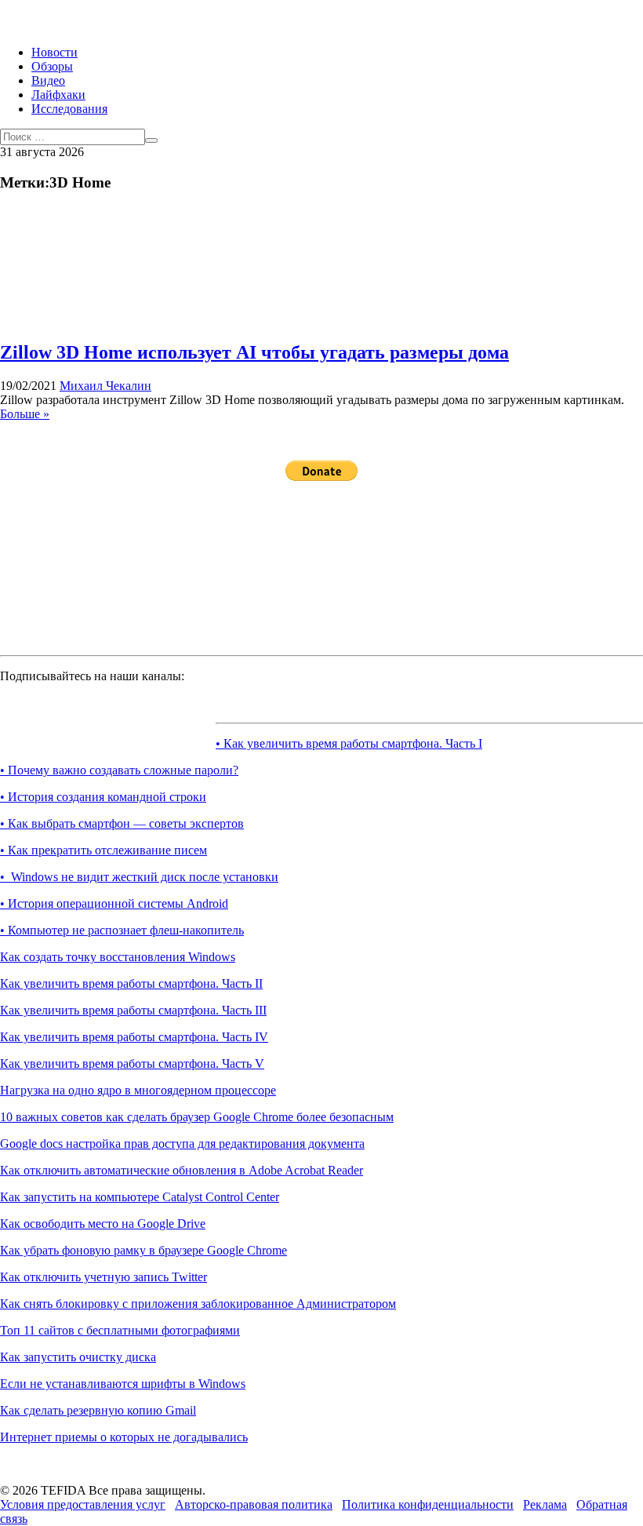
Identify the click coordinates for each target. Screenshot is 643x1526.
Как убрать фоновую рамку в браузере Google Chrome (143, 1250)
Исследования (69, 108)
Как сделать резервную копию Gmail (98, 1410)
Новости (54, 52)
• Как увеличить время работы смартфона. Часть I (349, 743)
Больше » (24, 414)
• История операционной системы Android (114, 903)
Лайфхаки (58, 94)
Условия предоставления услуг (82, 1504)
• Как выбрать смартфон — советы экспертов (122, 823)
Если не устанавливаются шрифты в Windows (122, 1383)
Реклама (545, 1504)
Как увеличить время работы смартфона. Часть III (133, 1010)
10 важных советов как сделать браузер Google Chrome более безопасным (197, 1117)
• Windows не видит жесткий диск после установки (139, 876)
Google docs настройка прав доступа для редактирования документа (182, 1143)
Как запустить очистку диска (78, 1357)
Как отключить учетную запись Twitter (103, 1277)
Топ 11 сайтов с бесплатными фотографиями (120, 1330)
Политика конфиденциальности (428, 1504)
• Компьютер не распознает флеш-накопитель (122, 930)
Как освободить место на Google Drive (102, 1223)
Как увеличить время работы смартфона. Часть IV (134, 1036)
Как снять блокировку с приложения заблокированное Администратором (198, 1303)
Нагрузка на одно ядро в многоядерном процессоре (138, 1090)
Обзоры (52, 66)
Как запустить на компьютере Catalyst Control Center (139, 1197)
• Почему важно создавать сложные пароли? (119, 770)
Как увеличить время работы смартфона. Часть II (131, 983)
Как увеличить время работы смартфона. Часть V (132, 1063)
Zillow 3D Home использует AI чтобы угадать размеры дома (254, 352)
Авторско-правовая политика (253, 1504)
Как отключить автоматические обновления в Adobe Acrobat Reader (181, 1170)
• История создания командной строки (103, 796)
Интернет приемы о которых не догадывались (124, 1437)
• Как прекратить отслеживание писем (103, 850)
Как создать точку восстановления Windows (117, 956)
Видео (48, 80)
